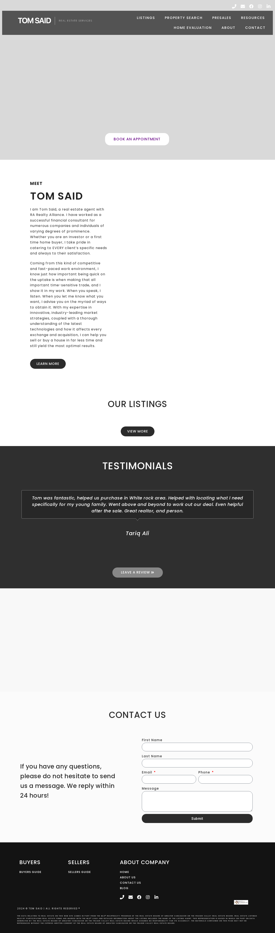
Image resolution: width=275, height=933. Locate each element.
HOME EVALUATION (193, 27)
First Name (152, 740)
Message (150, 788)
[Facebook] (251, 6)
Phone (204, 772)
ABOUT (228, 27)
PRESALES (221, 17)
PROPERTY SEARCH (184, 17)
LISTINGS (146, 17)
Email (147, 772)
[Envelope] (243, 6)
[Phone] (234, 6)
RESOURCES (253, 17)
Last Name (152, 756)
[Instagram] (260, 6)
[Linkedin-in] (268, 6)
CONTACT (255, 27)
